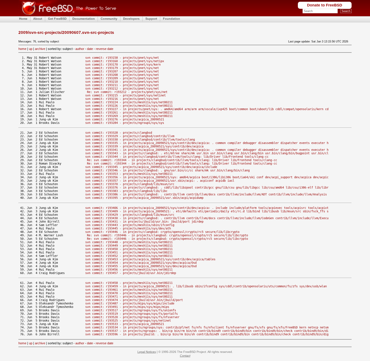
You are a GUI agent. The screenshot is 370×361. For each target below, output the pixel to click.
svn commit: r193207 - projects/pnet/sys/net (122, 71)
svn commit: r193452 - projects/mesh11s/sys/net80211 (129, 256)
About (37, 18)
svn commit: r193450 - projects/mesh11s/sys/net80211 (129, 249)
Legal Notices (146, 352)
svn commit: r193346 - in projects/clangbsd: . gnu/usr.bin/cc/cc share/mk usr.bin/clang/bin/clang (167, 170)
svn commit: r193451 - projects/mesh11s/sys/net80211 (129, 252)
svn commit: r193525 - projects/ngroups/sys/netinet (128, 320)
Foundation (171, 18)
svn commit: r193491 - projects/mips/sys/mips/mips (127, 307)
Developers (131, 18)
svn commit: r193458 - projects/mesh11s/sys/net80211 (129, 283)
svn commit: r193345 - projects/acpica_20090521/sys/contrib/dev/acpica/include (151, 167)
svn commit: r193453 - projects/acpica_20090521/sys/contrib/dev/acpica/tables (150, 259)
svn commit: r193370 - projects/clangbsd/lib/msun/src (129, 184)
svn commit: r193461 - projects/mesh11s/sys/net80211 (129, 289)
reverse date (104, 49)
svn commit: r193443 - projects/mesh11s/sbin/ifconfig (129, 225)
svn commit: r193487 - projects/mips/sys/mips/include (129, 303)
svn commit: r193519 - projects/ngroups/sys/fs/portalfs (131, 313)
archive (40, 49)
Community (109, 18)
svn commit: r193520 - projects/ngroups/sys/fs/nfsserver (132, 317)
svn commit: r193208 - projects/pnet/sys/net (122, 74)
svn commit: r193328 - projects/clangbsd (118, 132)
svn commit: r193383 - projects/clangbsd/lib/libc (126, 191)
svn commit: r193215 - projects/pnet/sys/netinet (125, 95)
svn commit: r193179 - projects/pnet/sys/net (122, 68)
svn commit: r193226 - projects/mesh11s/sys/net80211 (129, 105)
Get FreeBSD (57, 18)
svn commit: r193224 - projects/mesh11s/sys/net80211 (129, 102)
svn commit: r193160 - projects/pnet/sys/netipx (124, 61)
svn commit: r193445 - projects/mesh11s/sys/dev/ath (128, 228)
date (90, 49)
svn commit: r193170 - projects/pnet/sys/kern (123, 64)
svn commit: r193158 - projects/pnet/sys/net (122, 57)
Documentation (83, 18)
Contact (185, 355)
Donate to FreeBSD (324, 5)
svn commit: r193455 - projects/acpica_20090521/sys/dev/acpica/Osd (141, 266)
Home (23, 18)
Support (151, 18)
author (79, 49)
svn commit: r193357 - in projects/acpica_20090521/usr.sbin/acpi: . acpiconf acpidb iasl (159, 180)
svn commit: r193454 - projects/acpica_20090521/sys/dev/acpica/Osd (141, 262)
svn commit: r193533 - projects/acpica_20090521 (124, 324)
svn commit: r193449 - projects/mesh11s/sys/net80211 (129, 245)
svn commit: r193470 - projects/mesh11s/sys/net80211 (129, 293)
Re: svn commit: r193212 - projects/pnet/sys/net (127, 92)
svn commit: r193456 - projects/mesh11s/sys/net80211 (129, 269)
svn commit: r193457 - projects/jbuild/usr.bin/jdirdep (130, 273)
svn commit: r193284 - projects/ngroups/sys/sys (124, 122)
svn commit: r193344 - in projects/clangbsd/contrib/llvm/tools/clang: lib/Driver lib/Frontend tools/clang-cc (177, 156)
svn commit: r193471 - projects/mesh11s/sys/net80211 (129, 296)
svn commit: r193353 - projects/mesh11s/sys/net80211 (129, 173)
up (30, 49)
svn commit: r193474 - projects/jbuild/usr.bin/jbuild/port (134, 300)
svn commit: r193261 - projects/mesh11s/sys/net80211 (129, 112)
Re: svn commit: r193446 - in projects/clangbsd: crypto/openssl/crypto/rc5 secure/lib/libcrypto (167, 235)
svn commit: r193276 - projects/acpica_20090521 (124, 119)
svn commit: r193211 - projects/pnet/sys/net (122, 85)
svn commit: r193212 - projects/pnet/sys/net (122, 88)
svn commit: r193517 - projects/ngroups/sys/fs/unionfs (130, 310)
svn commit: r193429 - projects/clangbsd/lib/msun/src (129, 214)
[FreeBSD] (67, 15)
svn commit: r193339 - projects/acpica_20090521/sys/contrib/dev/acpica (144, 146)
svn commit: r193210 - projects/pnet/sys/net (122, 81)
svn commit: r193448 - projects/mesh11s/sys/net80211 (129, 242)
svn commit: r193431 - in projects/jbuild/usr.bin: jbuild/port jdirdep (144, 221)
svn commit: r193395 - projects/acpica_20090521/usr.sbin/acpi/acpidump (144, 197)
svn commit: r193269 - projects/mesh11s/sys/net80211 (129, 116)
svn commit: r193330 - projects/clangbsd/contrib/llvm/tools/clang (140, 139)
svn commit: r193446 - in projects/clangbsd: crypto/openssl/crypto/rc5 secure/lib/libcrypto (162, 232)
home (22, 49)
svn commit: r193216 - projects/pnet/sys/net (122, 98)
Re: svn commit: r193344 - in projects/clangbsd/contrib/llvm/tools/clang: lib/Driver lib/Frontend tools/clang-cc (182, 160)
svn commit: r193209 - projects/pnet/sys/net (122, 78)
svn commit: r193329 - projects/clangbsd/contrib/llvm (129, 136)
